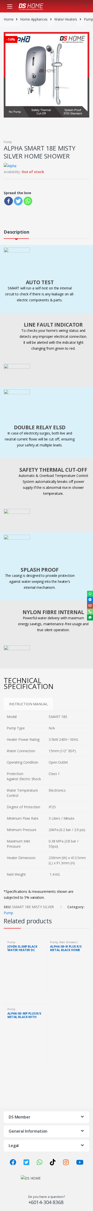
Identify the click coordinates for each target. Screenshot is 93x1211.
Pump (88, 19)
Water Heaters (65, 19)
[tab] (16, 234)
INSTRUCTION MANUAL (28, 704)
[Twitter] (18, 201)
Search (76, 6)
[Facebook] (8, 201)
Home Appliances (34, 19)
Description (16, 232)
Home (8, 19)
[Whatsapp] (28, 201)
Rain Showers (68, 942)
